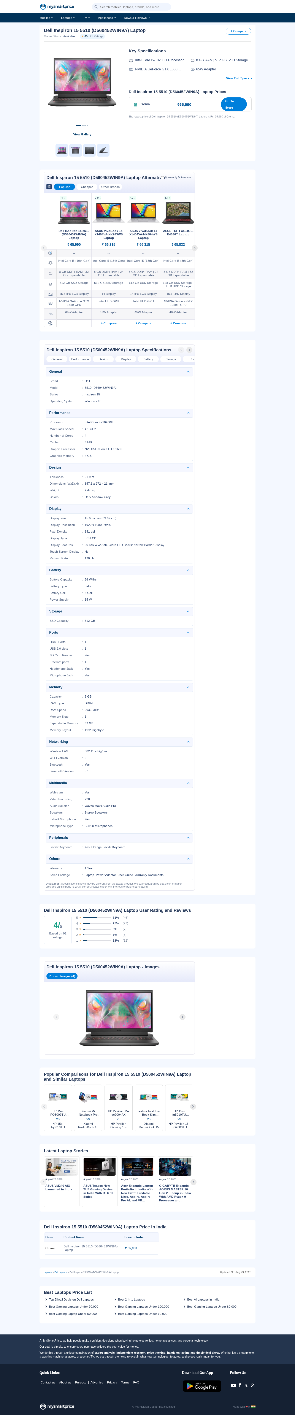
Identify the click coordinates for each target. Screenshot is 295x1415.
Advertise (96, 1382)
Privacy (112, 1382)
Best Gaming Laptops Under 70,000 (73, 1306)
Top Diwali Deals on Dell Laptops (71, 1299)
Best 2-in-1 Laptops (131, 1299)
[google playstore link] (202, 1390)
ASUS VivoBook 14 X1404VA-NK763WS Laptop (109, 234)
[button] (96, 7)
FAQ (136, 1382)
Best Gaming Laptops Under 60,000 (142, 1313)
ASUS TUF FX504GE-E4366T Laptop (178, 232)
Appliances (105, 17)
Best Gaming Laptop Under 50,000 (73, 1313)
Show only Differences (178, 177)
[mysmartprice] (57, 7)
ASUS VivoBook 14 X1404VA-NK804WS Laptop (143, 234)
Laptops (66, 17)
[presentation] (182, 350)
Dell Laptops (60, 1272)
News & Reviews (135, 17)
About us (65, 1382)
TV (85, 17)
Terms (125, 1382)
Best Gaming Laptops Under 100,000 (143, 1306)
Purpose (81, 1382)
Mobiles (45, 17)
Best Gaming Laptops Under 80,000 (211, 1306)
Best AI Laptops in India (203, 1299)
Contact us (48, 1382)
